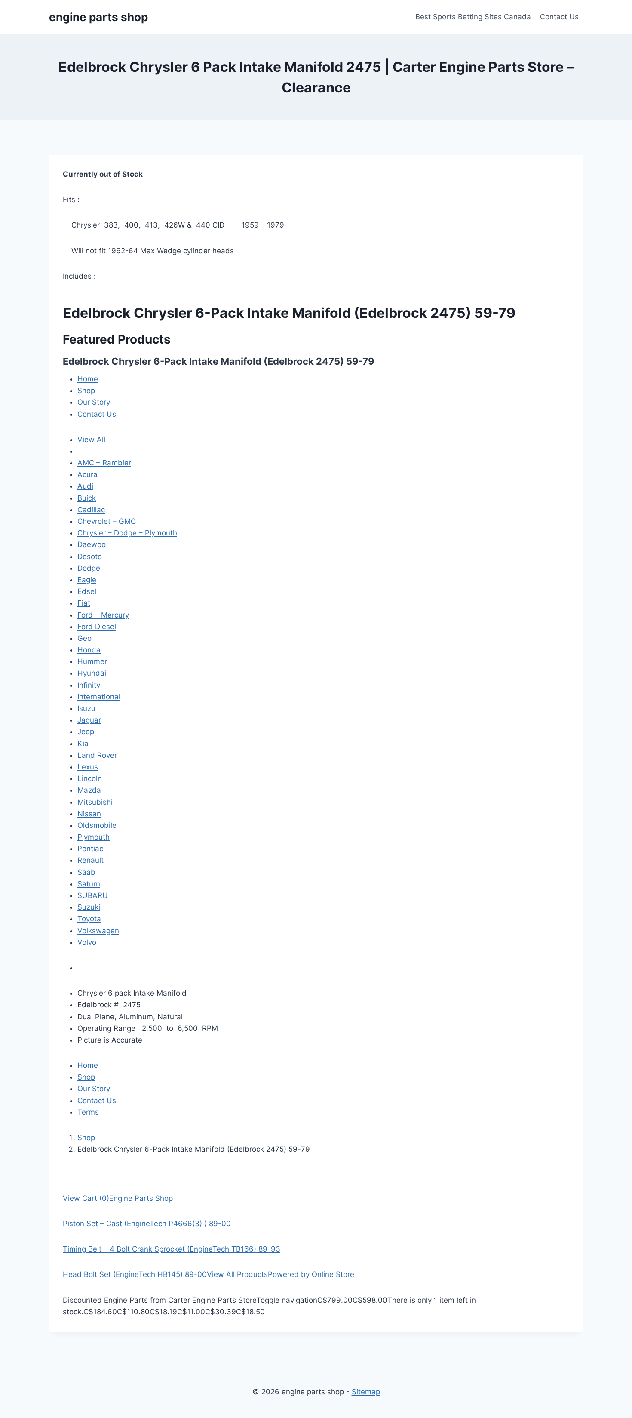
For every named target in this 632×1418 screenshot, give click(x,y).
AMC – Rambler (104, 462)
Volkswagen (98, 930)
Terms (88, 1112)
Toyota (89, 918)
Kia (83, 743)
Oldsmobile (97, 825)
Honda (89, 650)
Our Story (93, 402)
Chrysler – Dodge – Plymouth (127, 533)
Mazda (89, 790)
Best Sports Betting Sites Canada (473, 16)
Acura (87, 474)
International (98, 696)
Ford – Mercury (103, 615)
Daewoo (91, 544)
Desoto (89, 556)
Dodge (88, 568)
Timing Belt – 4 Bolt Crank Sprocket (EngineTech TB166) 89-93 (171, 1249)
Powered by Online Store (311, 1274)
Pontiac (90, 848)
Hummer (92, 661)
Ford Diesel (96, 626)
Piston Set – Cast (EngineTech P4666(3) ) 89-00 (147, 1223)
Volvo (86, 942)
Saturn (88, 884)
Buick (86, 498)
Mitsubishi (95, 802)
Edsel (86, 591)
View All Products (237, 1274)
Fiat (83, 603)
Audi (85, 486)
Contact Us (559, 16)
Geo (84, 638)
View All (91, 439)
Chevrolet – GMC (106, 521)
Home (87, 379)
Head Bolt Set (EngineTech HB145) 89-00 (135, 1274)
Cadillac (91, 509)
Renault (90, 860)
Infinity (88, 685)
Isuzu (86, 708)
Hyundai (91, 673)
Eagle (86, 579)
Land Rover (97, 755)
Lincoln (89, 778)
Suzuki (88, 907)
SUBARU (92, 895)
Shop (86, 390)
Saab (86, 872)
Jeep (85, 731)
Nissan (89, 813)
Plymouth (93, 837)
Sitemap (366, 1391)
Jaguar (89, 720)
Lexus (87, 767)
